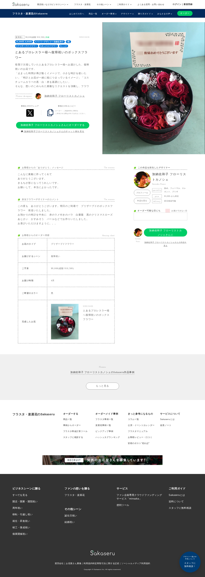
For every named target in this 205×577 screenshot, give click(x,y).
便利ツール (123, 505)
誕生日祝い (71, 515)
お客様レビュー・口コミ (140, 437)
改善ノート (165, 425)
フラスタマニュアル (138, 431)
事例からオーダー (72, 425)
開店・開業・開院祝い (25, 501)
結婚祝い (70, 522)
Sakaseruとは (167, 419)
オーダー (185, 13)
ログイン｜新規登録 (183, 4)
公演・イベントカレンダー (141, 425)
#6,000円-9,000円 (24, 42)
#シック (63, 46)
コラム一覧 (133, 419)
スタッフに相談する (73, 437)
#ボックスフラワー (48, 46)
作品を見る (142, 201)
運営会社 (59, 563)
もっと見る (102, 386)
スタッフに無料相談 (180, 508)
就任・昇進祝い (21, 521)
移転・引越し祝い (22, 514)
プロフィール (142, 193)
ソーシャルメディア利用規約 (135, 563)
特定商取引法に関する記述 (105, 563)
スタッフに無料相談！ (190, 561)
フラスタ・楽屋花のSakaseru (30, 13)
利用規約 (88, 563)
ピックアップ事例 (104, 431)
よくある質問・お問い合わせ (150, 4)
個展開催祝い (20, 534)
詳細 (47, 37)
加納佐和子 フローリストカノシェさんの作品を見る (165, 244)
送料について (176, 501)
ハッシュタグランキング (107, 437)
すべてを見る (20, 495)
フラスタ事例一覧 (104, 419)
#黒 (68, 42)
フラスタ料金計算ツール (75, 431)
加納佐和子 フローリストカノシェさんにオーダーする (53, 125)
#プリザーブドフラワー (26, 46)
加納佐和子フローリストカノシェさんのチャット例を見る (53, 131)
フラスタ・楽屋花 (82, 4)
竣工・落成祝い (21, 527)
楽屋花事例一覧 (103, 425)
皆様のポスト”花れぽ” (139, 443)
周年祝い (17, 508)
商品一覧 (93, 14)
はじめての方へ (76, 14)
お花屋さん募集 (73, 563)
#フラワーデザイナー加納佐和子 (49, 42)
